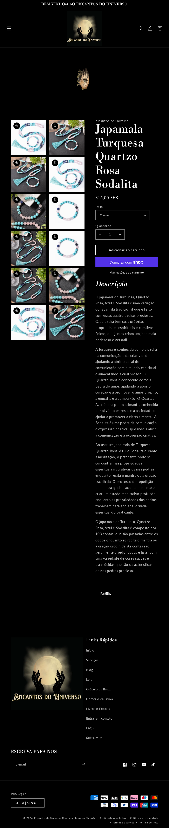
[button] (9, 28)
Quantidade (103, 226)
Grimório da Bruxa (99, 699)
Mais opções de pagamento (127, 272)
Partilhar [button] (106, 593)
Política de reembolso (113, 818)
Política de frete (148, 822)
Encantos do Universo (48, 818)
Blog (89, 670)
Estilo (99, 207)
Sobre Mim (94, 737)
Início (90, 650)
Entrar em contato (99, 718)
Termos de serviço (124, 822)
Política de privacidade (144, 818)
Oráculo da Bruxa (98, 689)
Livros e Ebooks (98, 708)
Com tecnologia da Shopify (78, 818)
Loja (89, 679)
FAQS (90, 728)
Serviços (92, 660)
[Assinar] (83, 764)
